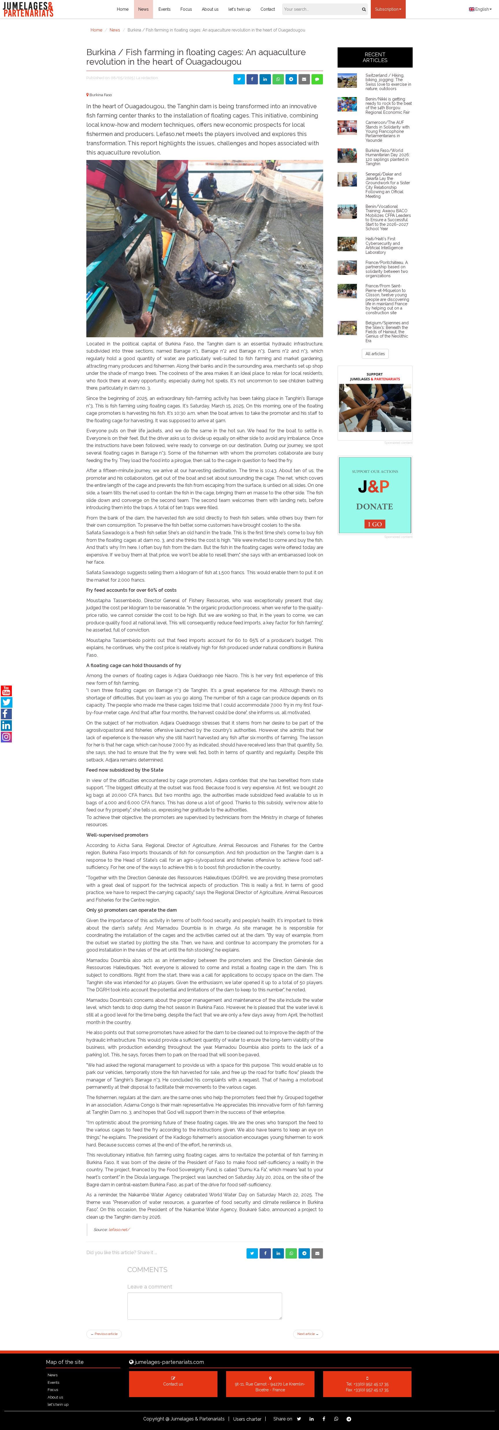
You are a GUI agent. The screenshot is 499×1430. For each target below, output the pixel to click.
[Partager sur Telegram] (304, 1253)
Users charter (247, 1419)
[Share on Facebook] (252, 79)
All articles (375, 353)
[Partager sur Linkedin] (278, 1253)
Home (123, 9)
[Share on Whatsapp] (278, 79)
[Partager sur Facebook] (265, 1253)
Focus (186, 9)
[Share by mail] (304, 79)
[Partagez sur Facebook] (323, 1419)
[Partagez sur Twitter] (299, 1419)
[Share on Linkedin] (265, 79)
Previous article (104, 1334)
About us (210, 9)
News (143, 9)
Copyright (153, 1419)
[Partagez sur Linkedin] (311, 1419)
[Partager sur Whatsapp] (291, 1253)
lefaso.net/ (119, 1229)
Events (165, 9)
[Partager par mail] (317, 1253)
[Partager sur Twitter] (252, 1253)
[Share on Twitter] (239, 79)
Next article (308, 1334)
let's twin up (239, 9)
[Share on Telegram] (291, 79)
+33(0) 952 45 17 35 (371, 1384)
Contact (267, 9)
